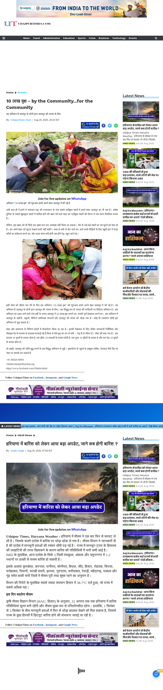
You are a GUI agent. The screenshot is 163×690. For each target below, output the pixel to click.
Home (10, 92)
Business (104, 38)
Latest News (133, 95)
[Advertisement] (81, 62)
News (26, 38)
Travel (36, 38)
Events (133, 38)
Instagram (51, 377)
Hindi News (25, 435)
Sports (82, 38)
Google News (70, 377)
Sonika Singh (17, 450)
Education (69, 38)
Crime (92, 38)
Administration (51, 38)
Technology (119, 38)
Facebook (38, 377)
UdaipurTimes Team (21, 120)
